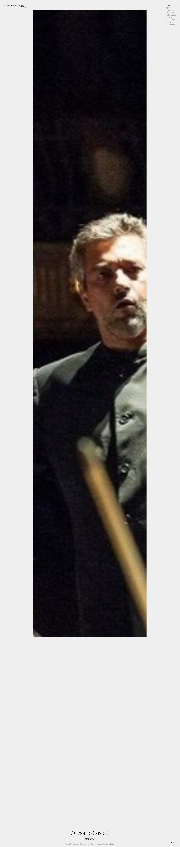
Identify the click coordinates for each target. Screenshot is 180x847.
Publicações (171, 15)
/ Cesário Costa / (15, 6)
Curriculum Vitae (87, 844)
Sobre (168, 5)
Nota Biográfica (72, 844)
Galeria (169, 17)
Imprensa (170, 10)
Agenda (169, 7)
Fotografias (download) (104, 844)
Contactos (170, 25)
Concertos (170, 20)
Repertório (170, 22)
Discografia (170, 12)
